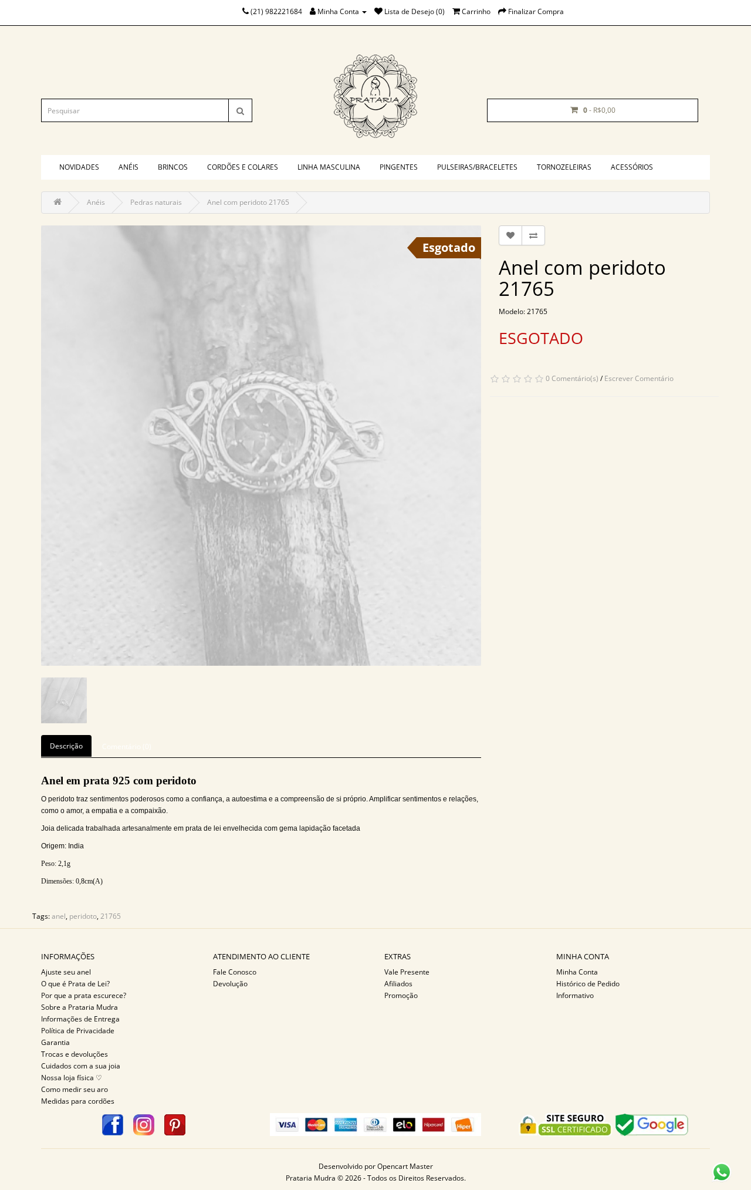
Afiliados (398, 984)
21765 (110, 916)
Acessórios (632, 167)
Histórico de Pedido (588, 984)
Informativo (575, 995)
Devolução (230, 984)
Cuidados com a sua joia (80, 1066)
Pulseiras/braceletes (477, 167)
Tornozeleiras (564, 167)
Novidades (79, 167)
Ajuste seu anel (66, 972)
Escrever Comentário (639, 378)
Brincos (173, 167)
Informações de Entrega (80, 1019)
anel (59, 916)
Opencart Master (405, 1166)
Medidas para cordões (77, 1101)
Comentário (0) (126, 746)
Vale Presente (406, 972)
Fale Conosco (234, 972)
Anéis (128, 167)
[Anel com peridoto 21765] (261, 445)
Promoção (401, 995)
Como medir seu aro (74, 1089)
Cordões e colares (242, 167)
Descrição (66, 746)
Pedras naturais (156, 202)
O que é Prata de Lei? (75, 984)
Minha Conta (577, 972)
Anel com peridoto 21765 (248, 202)
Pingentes (399, 167)
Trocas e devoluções (74, 1054)
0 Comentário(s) (572, 378)
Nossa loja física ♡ (71, 1078)
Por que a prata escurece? (83, 995)
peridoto (83, 916)
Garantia (55, 1042)
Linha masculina (328, 167)
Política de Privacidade (77, 1031)
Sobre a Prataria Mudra (79, 1007)
